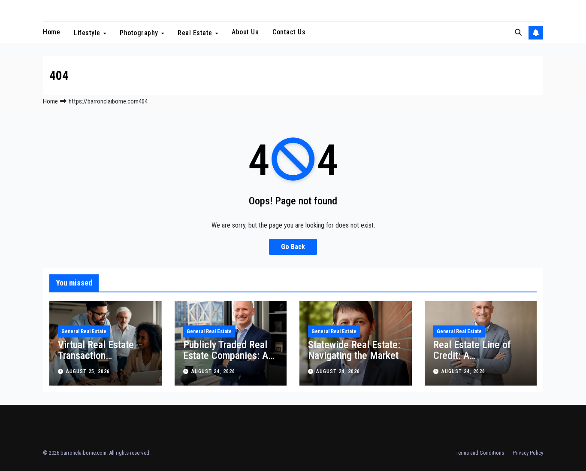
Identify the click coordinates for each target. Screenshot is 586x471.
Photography (140, 33)
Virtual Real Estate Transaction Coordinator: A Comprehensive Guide (103, 361)
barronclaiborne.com (83, 453)
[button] (518, 32)
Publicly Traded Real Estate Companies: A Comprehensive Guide (228, 355)
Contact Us (288, 32)
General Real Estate (83, 331)
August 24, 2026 (213, 371)
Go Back (293, 247)
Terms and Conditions (480, 453)
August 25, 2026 (88, 371)
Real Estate (196, 33)
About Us (245, 32)
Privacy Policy (528, 453)
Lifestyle (88, 33)
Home (51, 32)
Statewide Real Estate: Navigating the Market (354, 350)
